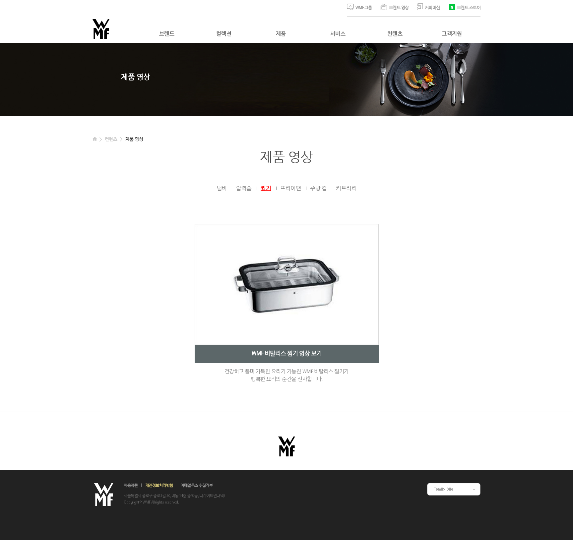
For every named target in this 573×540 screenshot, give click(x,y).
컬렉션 (223, 34)
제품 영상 (134, 139)
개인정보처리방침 (159, 486)
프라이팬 (290, 188)
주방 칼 (318, 188)
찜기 (266, 188)
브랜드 (166, 34)
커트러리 (346, 188)
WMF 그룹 (363, 8)
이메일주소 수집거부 (196, 486)
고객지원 (452, 34)
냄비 (222, 188)
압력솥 (243, 188)
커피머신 (432, 8)
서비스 (338, 34)
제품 (281, 34)
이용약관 (131, 486)
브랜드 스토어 (469, 8)
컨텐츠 (395, 34)
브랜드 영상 (399, 8)
